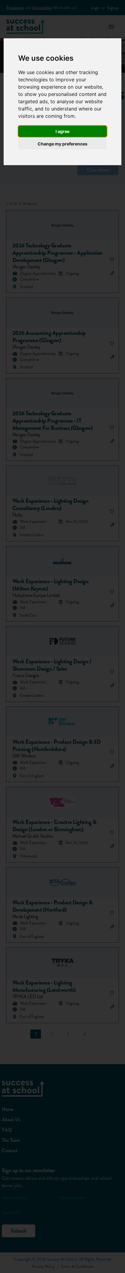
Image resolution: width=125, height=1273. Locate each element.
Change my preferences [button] (62, 143)
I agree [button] (62, 131)
